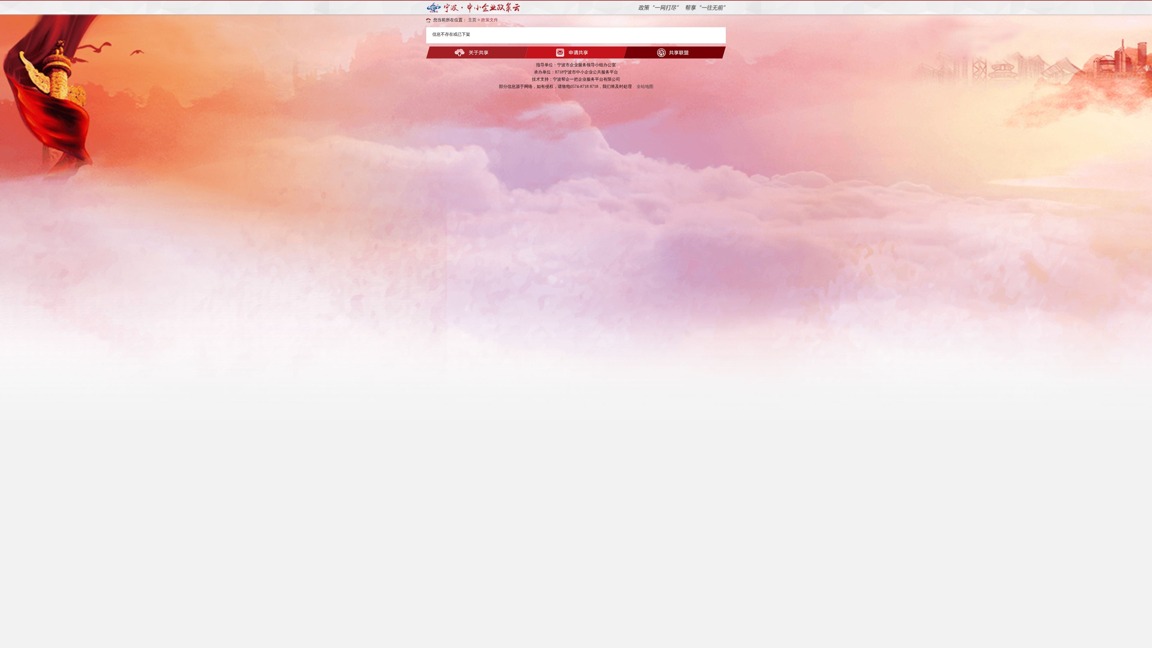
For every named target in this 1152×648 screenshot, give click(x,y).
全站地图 (645, 86)
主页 (472, 20)
